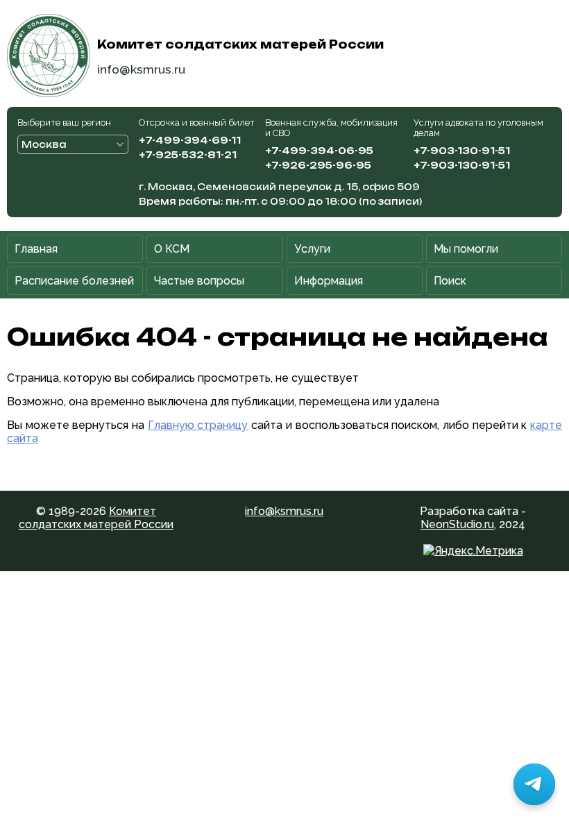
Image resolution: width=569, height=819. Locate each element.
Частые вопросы (199, 280)
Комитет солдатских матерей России (96, 518)
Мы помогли (466, 248)
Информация (328, 280)
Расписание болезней (74, 280)
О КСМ (171, 248)
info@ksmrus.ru (141, 69)
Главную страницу (198, 425)
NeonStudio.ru (457, 524)
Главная (36, 248)
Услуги (312, 248)
